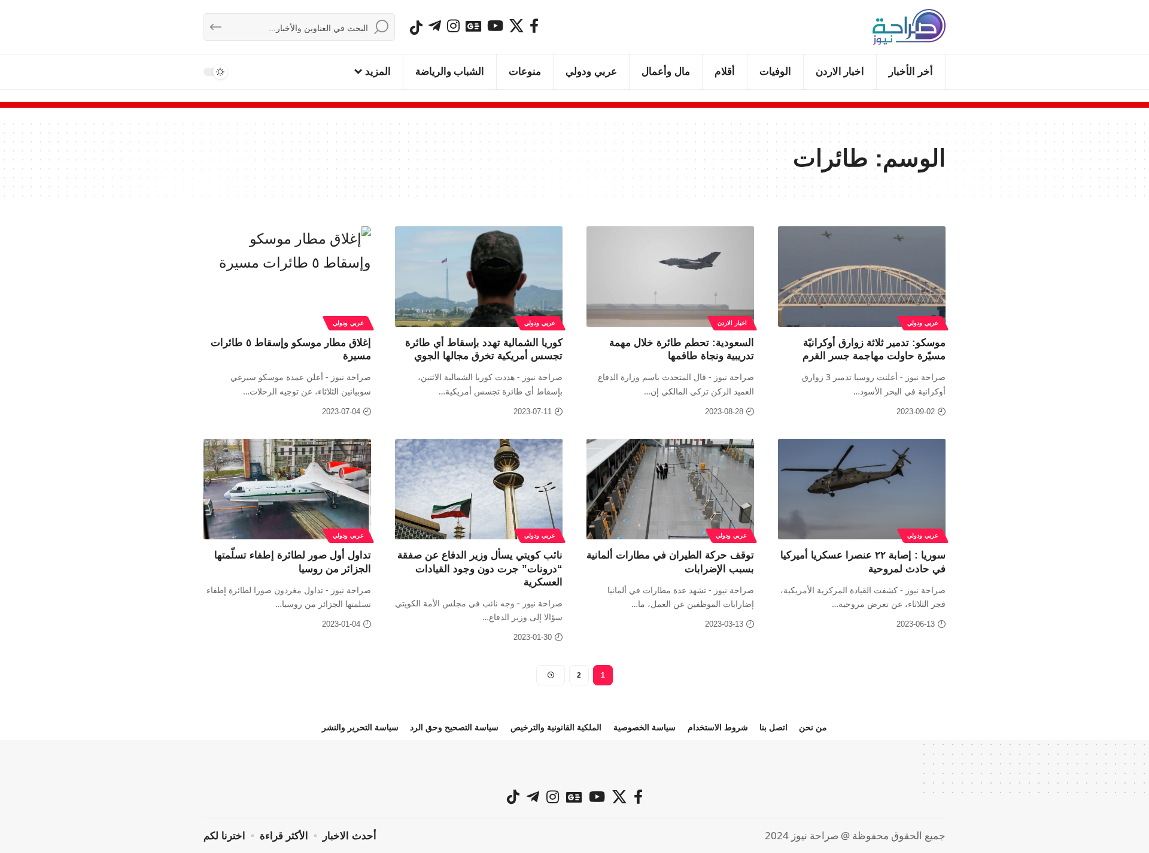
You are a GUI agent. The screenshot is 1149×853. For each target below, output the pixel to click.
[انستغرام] (453, 26)
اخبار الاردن (732, 323)
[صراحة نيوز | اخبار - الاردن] (909, 27)
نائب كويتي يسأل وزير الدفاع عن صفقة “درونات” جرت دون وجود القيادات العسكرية (480, 568)
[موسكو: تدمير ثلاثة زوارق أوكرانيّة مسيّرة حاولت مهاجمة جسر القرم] (862, 276)
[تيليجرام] (434, 26)
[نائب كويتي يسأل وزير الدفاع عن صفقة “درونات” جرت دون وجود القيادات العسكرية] (479, 489)
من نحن (813, 727)
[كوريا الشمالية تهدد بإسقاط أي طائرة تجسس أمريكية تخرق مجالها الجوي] (479, 276)
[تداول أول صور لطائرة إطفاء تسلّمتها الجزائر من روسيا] (287, 489)
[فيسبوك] (534, 26)
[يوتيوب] (495, 26)
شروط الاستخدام (718, 727)
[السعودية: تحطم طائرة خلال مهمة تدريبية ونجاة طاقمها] (670, 276)
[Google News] (473, 26)
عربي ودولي (922, 323)
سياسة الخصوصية (644, 727)
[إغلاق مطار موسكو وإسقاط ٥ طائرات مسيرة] (287, 276)
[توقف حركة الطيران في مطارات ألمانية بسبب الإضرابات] (670, 489)
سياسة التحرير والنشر (360, 727)
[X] (516, 26)
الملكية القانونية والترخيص (555, 727)
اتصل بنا (773, 727)
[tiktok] (416, 27)
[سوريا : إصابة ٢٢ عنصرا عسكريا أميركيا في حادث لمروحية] (862, 489)
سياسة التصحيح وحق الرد (454, 727)
